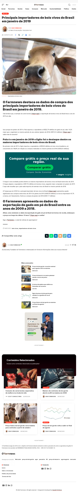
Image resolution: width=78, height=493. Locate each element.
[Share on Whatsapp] (51, 236)
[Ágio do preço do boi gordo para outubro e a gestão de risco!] (26, 296)
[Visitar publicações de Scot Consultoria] (7, 396)
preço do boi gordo (28, 459)
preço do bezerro (54, 459)
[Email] (60, 236)
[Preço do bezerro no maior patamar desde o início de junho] (26, 278)
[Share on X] (19, 35)
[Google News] (42, 468)
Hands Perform (57, 490)
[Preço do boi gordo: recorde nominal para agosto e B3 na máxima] (26, 269)
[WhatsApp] (50, 468)
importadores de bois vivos (27, 228)
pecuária (42, 459)
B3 (47, 459)
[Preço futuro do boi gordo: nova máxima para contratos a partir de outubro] (20, 413)
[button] (3, 5)
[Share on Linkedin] (56, 236)
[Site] (71, 245)
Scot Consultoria (14, 396)
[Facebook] (73, 245)
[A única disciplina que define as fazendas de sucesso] (26, 287)
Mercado (5, 13)
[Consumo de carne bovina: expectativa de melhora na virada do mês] (20, 378)
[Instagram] (45, 468)
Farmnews (10, 220)
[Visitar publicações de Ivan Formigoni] (5, 29)
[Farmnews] (39, 5)
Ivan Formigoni (16, 28)
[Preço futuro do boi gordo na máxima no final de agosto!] (26, 305)
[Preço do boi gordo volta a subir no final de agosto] (57, 413)
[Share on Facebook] (15, 35)
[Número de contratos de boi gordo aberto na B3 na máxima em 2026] (57, 378)
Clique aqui (66, 132)
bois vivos (15, 228)
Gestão (34, 288)
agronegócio (65, 459)
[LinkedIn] (75, 245)
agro (36, 459)
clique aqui (35, 114)
